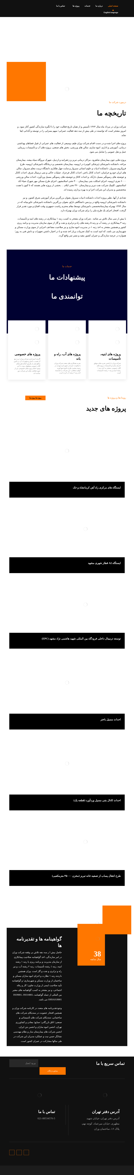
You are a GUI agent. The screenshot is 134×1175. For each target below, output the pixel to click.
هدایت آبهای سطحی (113, 724)
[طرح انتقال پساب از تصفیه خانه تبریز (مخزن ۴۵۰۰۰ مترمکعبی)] (67, 844)
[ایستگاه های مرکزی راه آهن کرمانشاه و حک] (67, 453)
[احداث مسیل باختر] (67, 685)
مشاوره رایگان (52, 1071)
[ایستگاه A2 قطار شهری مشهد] (67, 531)
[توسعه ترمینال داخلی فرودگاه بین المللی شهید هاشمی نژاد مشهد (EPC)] (67, 606)
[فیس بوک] (17, 5)
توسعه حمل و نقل (114, 492)
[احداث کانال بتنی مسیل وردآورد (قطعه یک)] (67, 766)
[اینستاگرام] (9, 5)
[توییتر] (13, 5)
